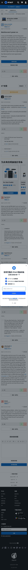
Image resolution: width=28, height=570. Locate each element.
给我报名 (14, 293)
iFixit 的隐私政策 (13, 298)
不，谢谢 (14, 303)
